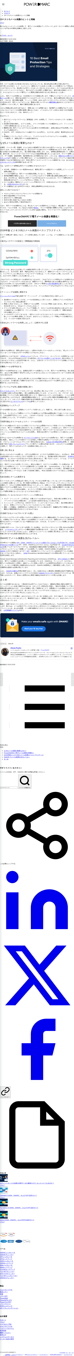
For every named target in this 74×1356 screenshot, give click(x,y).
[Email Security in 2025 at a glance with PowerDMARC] (72, 679)
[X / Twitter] (37, 1012)
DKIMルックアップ (6, 1263)
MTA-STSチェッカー (7, 1274)
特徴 (1, 1294)
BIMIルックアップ (6, 1267)
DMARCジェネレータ (7, 1252)
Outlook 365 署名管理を (54, 442)
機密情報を (53, 102)
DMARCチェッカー (6, 1255)
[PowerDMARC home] (37, 4)
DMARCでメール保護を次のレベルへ (17, 757)
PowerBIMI (4, 1298)
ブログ (2, 23)
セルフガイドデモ (6, 1290)
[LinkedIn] (37, 938)
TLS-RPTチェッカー (7, 1271)
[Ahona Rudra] (5, 655)
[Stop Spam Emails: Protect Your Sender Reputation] (1, 679)
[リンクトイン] (71, 648)
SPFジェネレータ (6, 1257)
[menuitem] (7, 1354)
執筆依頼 (3, 1330)
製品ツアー (4, 1292)
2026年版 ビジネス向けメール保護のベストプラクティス (24, 755)
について (3, 643)
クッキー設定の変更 (7, 1339)
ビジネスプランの (17, 401)
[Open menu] (3, 4)
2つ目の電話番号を (53, 284)
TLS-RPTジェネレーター (9, 1276)
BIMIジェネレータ (6, 1265)
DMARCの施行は (12, 571)
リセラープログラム (7, 1328)
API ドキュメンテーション (9, 1308)
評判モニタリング (6, 1306)
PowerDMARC (45, 650)
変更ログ (3, 1335)
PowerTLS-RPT (5, 1302)
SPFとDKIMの (63, 559)
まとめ (6, 759)
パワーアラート (5, 1304)
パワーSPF (4, 1296)
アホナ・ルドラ (7, 35)
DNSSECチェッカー (7, 1278)
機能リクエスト (5, 1333)
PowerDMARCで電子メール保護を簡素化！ (19, 753)
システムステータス (7, 1337)
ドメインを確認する (24, 787)
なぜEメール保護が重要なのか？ (15, 751)
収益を (36, 208)
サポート (3, 1320)
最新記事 (10, 643)
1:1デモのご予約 (5, 1324)
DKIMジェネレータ (6, 1261)
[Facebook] (37, 1085)
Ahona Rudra (15, 648)
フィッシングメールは (7, 296)
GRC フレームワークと (17, 444)
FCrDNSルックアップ (7, 1269)
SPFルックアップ (6, 1259)
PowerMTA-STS (6, 1300)
